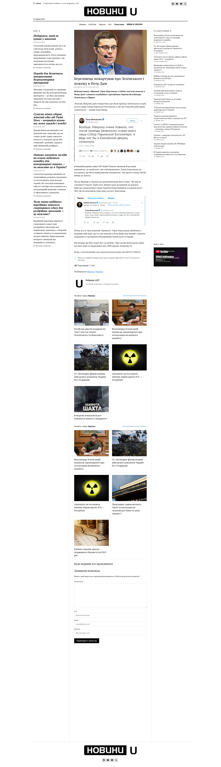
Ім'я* (75, 611)
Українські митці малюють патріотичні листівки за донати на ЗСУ (170, 117)
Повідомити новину (51, 3)
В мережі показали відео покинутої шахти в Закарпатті (90, 417)
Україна (102, 24)
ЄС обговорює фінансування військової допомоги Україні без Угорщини (90, 376)
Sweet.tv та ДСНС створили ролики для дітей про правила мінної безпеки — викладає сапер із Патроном (170, 126)
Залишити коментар (43, 68)
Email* (76, 620)
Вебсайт (77, 629)
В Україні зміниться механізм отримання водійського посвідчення (170, 153)
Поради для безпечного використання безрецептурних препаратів (48, 78)
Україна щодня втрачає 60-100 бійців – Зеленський (170, 145)
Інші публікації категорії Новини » (135, 296)
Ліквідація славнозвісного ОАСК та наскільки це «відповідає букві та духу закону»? (126, 509)
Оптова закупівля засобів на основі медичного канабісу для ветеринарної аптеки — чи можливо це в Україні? (50, 161)
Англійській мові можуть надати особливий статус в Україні (168, 92)
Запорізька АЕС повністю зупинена (169, 84)
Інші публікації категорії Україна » (135, 426)
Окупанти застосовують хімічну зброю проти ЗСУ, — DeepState (127, 376)
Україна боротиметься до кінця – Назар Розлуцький (168, 100)
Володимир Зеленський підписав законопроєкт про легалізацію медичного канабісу (127, 333)
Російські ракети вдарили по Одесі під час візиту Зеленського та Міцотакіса (90, 332)
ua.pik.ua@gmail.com (70, 3)
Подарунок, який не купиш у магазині (46, 37)
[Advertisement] (173, 200)
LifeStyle (92, 24)
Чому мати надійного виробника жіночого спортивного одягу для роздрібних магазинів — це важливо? (49, 208)
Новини (82, 24)
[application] (170, 256)
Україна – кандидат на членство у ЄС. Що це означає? (170, 136)
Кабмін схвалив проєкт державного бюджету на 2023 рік (90, 552)
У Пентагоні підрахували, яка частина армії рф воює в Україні (170, 108)
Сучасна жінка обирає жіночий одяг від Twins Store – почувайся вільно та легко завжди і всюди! (50, 119)
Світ (110, 24)
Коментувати (78, 581)
